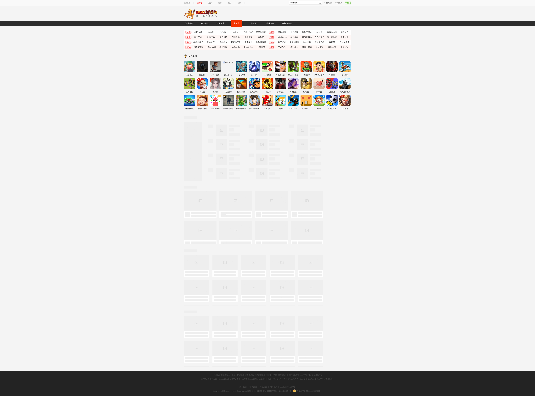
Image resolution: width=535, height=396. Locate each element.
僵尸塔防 (223, 37)
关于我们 (243, 387)
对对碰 (223, 32)
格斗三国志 (307, 32)
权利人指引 (328, 3)
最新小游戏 (287, 23)
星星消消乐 (261, 32)
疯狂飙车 (294, 47)
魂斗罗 (261, 37)
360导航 (187, 3)
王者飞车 (282, 47)
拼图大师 (198, 32)
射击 (189, 37)
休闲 (189, 32)
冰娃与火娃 (282, 37)
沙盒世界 (307, 42)
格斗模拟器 (261, 42)
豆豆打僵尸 (319, 37)
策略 (189, 47)
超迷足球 (319, 47)
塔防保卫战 (319, 42)
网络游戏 (220, 23)
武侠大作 (270, 23)
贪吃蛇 (236, 32)
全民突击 (248, 42)
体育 (272, 47)
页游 (210, 3)
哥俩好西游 (307, 37)
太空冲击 (344, 37)
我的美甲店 (344, 42)
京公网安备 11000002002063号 (309, 391)
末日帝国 (261, 47)
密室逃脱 (223, 47)
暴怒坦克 (248, 37)
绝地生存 (294, 37)
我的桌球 (332, 47)
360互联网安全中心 (288, 387)
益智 (272, 32)
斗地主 (319, 32)
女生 (272, 42)
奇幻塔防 (236, 47)
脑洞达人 (344, 32)
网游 (220, 3)
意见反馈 (263, 387)
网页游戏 (205, 23)
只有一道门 (248, 32)
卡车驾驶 (344, 47)
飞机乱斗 (236, 37)
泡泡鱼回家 (294, 42)
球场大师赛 (307, 47)
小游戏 (199, 3)
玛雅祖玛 (282, 32)
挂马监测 (253, 387)
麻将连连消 (332, 32)
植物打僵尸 (198, 42)
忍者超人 (223, 42)
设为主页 (338, 3)
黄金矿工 (211, 42)
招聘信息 (273, 387)
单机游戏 (255, 23)
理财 (239, 3)
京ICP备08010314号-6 (282, 391)
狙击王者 (198, 37)
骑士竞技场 (332, 37)
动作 (189, 42)
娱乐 (229, 3)
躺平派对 (282, 42)
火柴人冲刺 (211, 47)
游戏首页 (189, 23)
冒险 (272, 37)
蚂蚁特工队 (236, 42)
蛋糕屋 (332, 42)
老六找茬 (294, 32)
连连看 (211, 32)
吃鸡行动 (211, 37)
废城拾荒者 (248, 47)
